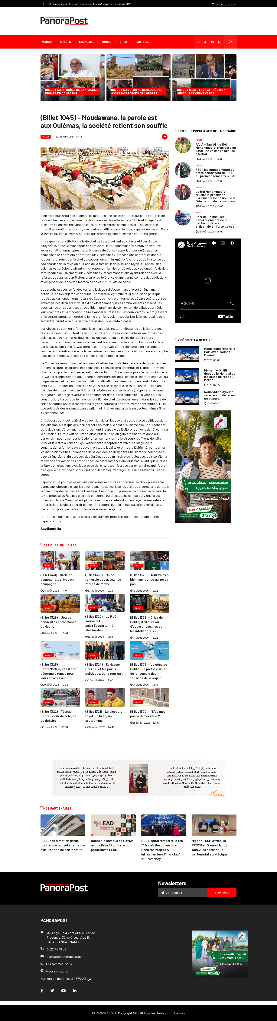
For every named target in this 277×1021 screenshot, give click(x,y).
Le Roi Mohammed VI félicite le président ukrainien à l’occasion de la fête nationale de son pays (216, 196)
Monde (106, 41)
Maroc (47, 41)
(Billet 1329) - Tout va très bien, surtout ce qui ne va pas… (201, 91)
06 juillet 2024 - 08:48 (70, 136)
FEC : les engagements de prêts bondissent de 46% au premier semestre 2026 (89, 4)
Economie (86, 41)
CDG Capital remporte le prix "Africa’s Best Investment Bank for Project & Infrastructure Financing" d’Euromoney (162, 850)
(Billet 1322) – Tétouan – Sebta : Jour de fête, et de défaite (58, 715)
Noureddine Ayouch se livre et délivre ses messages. (220, 395)
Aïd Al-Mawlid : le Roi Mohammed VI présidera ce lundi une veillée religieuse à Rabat (216, 149)
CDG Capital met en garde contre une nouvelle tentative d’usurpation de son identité (63, 845)
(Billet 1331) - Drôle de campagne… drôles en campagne (72, 91)
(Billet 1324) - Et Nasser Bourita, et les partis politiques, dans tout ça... (104, 668)
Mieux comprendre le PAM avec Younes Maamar (219, 351)
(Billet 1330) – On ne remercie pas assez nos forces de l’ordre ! (136, 91)
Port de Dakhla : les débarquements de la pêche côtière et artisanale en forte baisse (215, 221)
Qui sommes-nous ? (60, 964)
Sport (124, 41)
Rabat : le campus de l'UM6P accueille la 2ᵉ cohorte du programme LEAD (112, 845)
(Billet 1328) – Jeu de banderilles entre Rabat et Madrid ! (58, 621)
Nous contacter (57, 971)
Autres (143, 41)
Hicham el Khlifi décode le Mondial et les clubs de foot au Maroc (219, 375)
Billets (65, 41)
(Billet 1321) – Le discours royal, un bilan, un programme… (103, 715)
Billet (45, 136)
